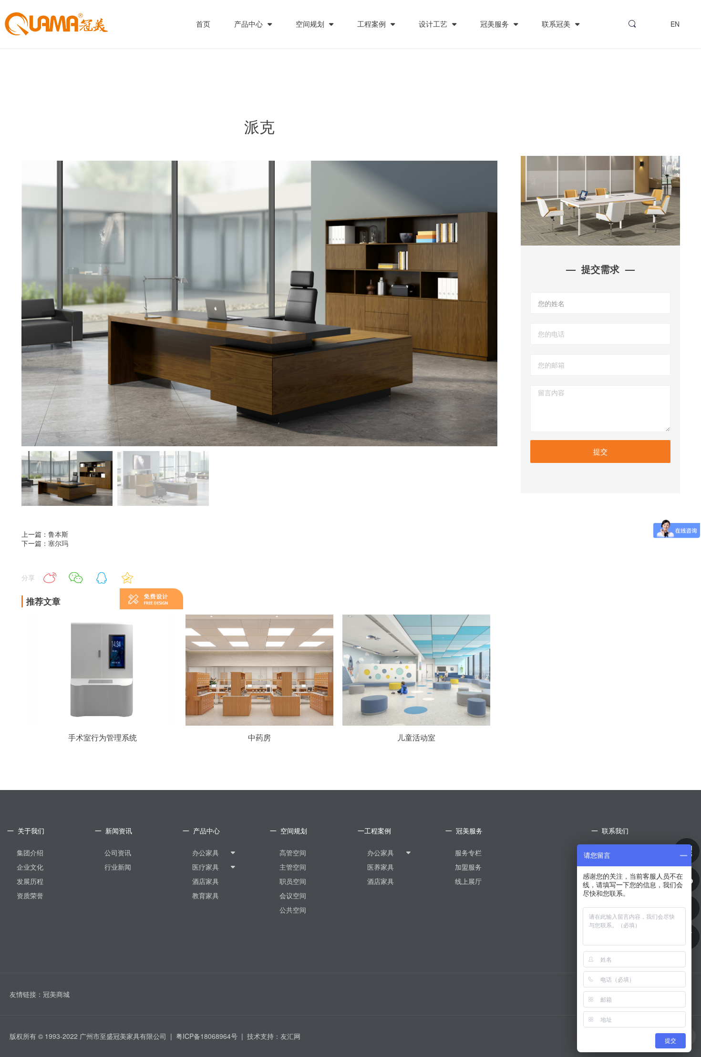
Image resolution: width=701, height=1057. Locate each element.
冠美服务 (495, 24)
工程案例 (372, 24)
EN (675, 24)
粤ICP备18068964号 (206, 1036)
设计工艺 (434, 24)
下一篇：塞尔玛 (44, 543)
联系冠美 (557, 24)
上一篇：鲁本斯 (44, 534)
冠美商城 (56, 994)
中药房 (259, 737)
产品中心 (249, 24)
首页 (203, 24)
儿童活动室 (416, 737)
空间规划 (311, 24)
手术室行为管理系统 (102, 737)
